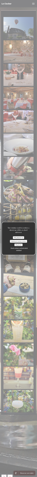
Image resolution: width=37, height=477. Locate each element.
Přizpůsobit (18, 245)
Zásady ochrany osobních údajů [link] (19, 248)
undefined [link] (19, 250)
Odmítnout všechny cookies (18, 241)
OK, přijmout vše (18, 237)
